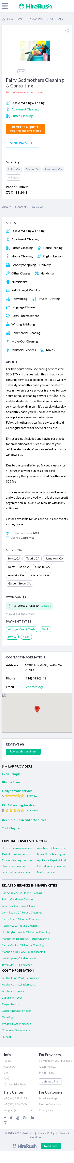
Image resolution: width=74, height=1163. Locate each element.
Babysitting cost (12, 997)
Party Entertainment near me (20, 854)
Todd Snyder (11, 828)
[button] (37, 709)
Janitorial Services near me (18, 872)
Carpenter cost (11, 1004)
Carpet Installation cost (16, 1010)
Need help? (51, 1146)
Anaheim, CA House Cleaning (20, 906)
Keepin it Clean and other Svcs (24, 820)
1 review (32, 795)
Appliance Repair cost (15, 991)
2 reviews (32, 810)
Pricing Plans (46, 1072)
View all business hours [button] (20, 613)
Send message (34, 687)
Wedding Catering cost (16, 1023)
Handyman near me (13, 866)
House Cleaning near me (17, 848)
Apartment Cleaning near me (55, 848)
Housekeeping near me (51, 866)
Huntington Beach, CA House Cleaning (26, 932)
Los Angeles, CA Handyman (19, 958)
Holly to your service (17, 791)
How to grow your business (55, 1060)
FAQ (6, 1078)
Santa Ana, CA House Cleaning (21, 919)
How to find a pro (49, 1098)
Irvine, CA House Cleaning (18, 899)
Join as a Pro (50, 1081)
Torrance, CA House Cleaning (20, 925)
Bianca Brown (12, 782)
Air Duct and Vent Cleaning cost (22, 978)
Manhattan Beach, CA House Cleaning (25, 938)
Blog (6, 1072)
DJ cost (6, 1036)
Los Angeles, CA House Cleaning (22, 892)
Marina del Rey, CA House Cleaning (23, 951)
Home (7, 1060)
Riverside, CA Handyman (17, 964)
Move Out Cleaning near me (54, 854)
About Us (9, 1066)
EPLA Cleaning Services (19, 805)
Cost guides (46, 1110)
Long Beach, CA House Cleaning (22, 912)
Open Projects (47, 1066)
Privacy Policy (46, 1133)
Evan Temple (11, 774)
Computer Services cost (17, 1030)
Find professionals (50, 1104)
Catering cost (10, 1017)
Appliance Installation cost (18, 984)
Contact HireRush (15, 1084)
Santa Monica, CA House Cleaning (23, 945)
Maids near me (46, 872)
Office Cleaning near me (17, 860)
